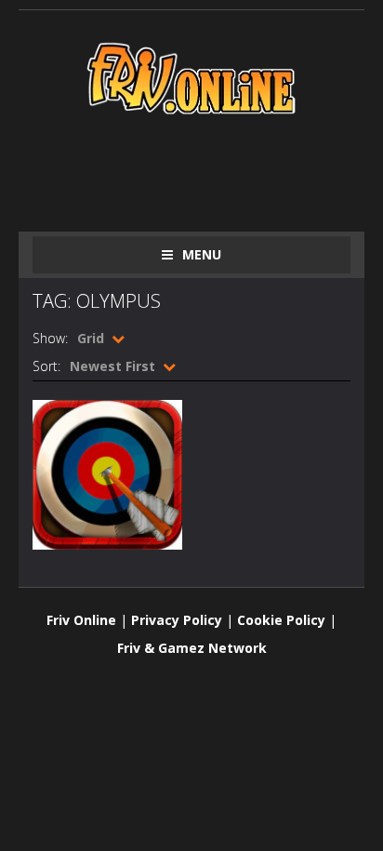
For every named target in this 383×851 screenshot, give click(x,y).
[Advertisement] (208, 169)
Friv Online (81, 620)
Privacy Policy (176, 620)
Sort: (46, 366)
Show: (50, 338)
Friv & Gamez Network (192, 648)
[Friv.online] (191, 77)
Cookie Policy (281, 620)
